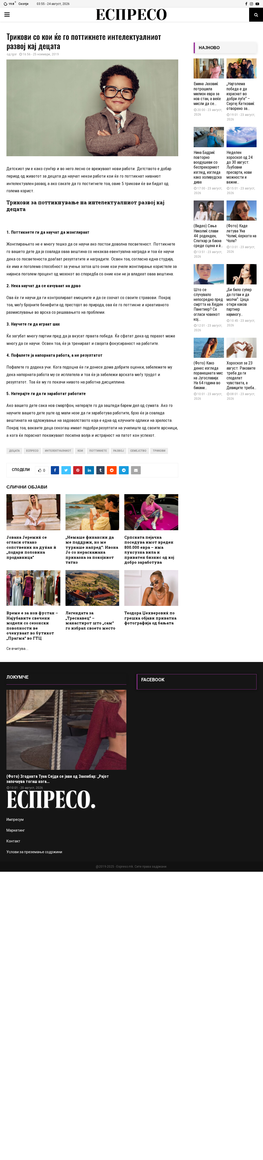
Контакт (13, 841)
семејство (138, 450)
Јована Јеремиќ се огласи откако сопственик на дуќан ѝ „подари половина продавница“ (31, 547)
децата (14, 450)
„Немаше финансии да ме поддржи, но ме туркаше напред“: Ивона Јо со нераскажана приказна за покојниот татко (91, 550)
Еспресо (32, 450)
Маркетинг (15, 830)
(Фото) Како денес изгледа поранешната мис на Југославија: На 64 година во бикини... (208, 375)
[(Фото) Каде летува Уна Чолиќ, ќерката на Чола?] (242, 210)
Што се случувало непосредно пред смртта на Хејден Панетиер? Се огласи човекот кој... (208, 304)
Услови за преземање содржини (34, 852)
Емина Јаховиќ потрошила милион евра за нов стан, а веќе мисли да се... (207, 93)
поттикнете (98, 450)
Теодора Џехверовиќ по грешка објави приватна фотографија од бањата (150, 617)
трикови (159, 450)
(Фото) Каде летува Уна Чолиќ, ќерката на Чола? (241, 233)
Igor (14, 54)
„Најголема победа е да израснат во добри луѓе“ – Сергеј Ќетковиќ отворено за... (240, 96)
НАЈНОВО (209, 47)
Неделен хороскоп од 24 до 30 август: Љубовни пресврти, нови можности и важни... (239, 167)
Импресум (15, 819)
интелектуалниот (58, 450)
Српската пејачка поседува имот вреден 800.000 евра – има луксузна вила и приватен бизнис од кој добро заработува (149, 550)
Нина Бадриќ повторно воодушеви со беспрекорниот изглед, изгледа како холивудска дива (208, 167)
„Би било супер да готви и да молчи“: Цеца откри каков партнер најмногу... (239, 302)
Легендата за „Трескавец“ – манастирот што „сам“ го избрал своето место (90, 620)
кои (80, 450)
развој (118, 450)
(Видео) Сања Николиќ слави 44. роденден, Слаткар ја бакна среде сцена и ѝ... (208, 235)
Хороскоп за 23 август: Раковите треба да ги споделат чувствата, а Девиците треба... (241, 375)
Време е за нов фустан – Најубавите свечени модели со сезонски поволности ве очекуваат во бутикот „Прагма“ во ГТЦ (32, 625)
